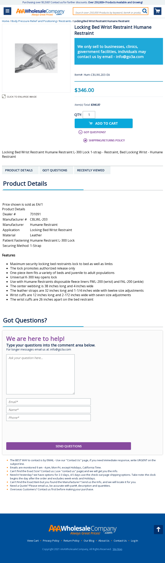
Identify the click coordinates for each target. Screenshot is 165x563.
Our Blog (89, 540)
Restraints (65, 21)
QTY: (78, 114)
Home (5, 21)
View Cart (33, 540)
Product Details (13, 209)
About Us (103, 540)
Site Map (117, 549)
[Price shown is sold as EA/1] (82, 204)
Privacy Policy (51, 540)
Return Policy (71, 540)
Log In (134, 540)
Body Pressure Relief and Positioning (34, 21)
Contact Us (120, 540)
